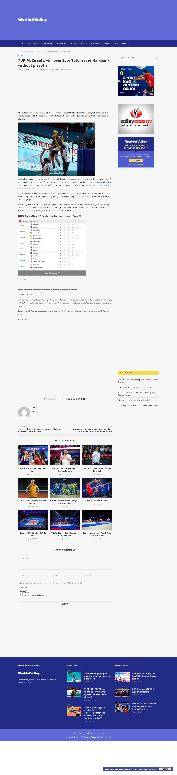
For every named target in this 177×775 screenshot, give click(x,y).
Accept (165, 769)
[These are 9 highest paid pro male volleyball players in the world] (74, 677)
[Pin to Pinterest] (71, 399)
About (124, 43)
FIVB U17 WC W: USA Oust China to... (33, 469)
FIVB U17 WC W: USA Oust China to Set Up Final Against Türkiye (144, 706)
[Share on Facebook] (66, 399)
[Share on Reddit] (76, 399)
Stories (72, 43)
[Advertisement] (112, 20)
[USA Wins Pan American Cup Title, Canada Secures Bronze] (122, 677)
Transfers (47, 43)
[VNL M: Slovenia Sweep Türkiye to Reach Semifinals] (65, 487)
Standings (22, 279)
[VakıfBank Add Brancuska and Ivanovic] (33, 487)
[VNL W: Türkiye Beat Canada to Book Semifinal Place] (65, 520)
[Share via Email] (84, 399)
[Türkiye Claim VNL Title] (97, 487)
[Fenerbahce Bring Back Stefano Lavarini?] (97, 455)
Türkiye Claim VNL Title (97, 501)
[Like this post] (64, 399)
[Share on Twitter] (69, 399)
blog (107, 43)
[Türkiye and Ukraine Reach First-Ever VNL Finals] (97, 520)
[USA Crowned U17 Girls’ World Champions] (122, 692)
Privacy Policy (78, 733)
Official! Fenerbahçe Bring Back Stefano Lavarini (65, 469)
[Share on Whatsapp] (79, 399)
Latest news (33, 43)
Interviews (61, 43)
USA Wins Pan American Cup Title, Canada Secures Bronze (144, 676)
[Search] (158, 43)
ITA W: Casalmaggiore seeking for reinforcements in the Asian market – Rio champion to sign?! (94, 713)
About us (90, 733)
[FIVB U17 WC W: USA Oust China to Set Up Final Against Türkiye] (33, 455)
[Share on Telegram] (81, 399)
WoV (28, 69)
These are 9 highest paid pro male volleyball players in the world (97, 676)
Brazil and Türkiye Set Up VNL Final (33, 534)
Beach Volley (96, 43)
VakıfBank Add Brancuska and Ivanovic (33, 502)
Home (22, 43)
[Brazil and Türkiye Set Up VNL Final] (33, 520)
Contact (101, 733)
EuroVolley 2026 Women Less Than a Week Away (137, 405)
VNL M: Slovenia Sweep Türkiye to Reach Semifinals (65, 502)
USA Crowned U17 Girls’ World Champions (134, 387)
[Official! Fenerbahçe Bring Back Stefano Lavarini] (65, 455)
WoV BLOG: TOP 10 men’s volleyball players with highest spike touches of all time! (96, 693)
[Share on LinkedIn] (74, 399)
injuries (84, 43)
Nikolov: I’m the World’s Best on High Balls (134, 400)
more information (150, 769)
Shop (117, 43)
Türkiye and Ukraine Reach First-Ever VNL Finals (97, 534)
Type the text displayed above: (31, 595)
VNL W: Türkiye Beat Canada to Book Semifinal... (65, 534)
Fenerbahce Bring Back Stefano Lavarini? (97, 469)
